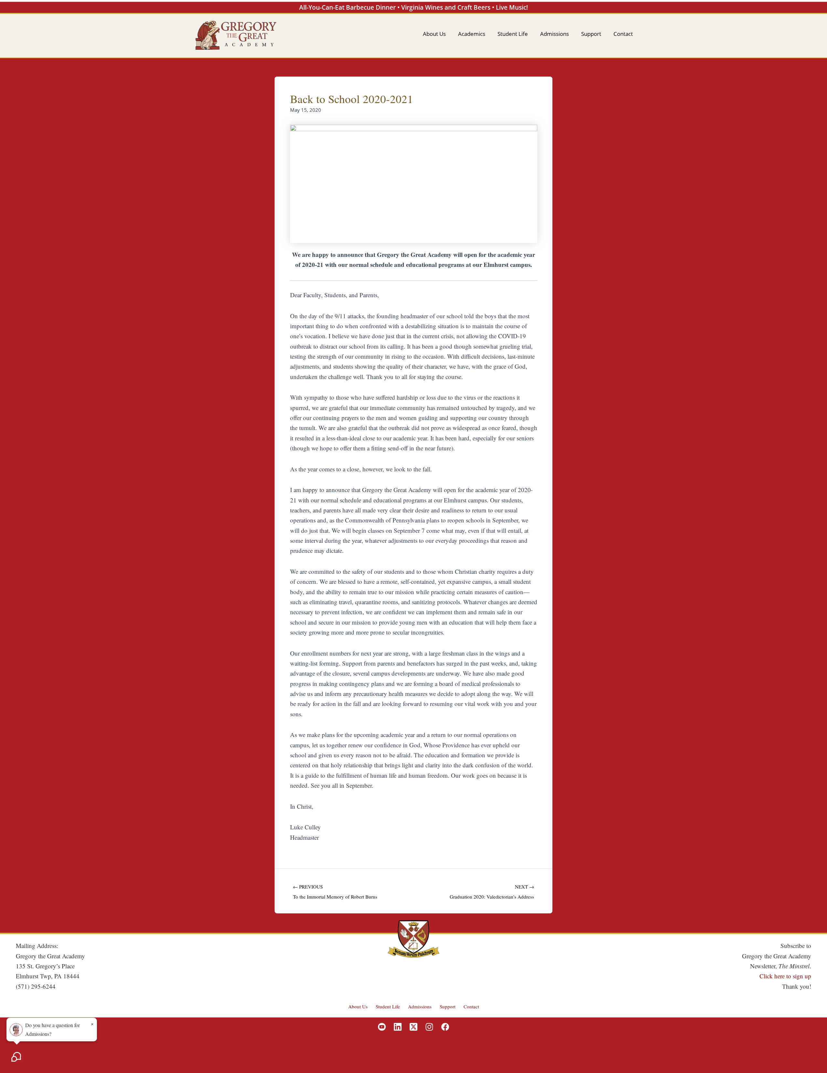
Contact (471, 1006)
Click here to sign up (785, 976)
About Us (358, 1006)
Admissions (420, 1006)
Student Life (388, 1006)
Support (447, 1006)
